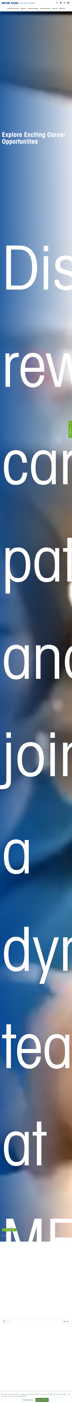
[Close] (69, 1394)
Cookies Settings (28, 1400)
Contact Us (62, 8)
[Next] (9, 1236)
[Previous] (2, 1236)
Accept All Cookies (42, 1400)
